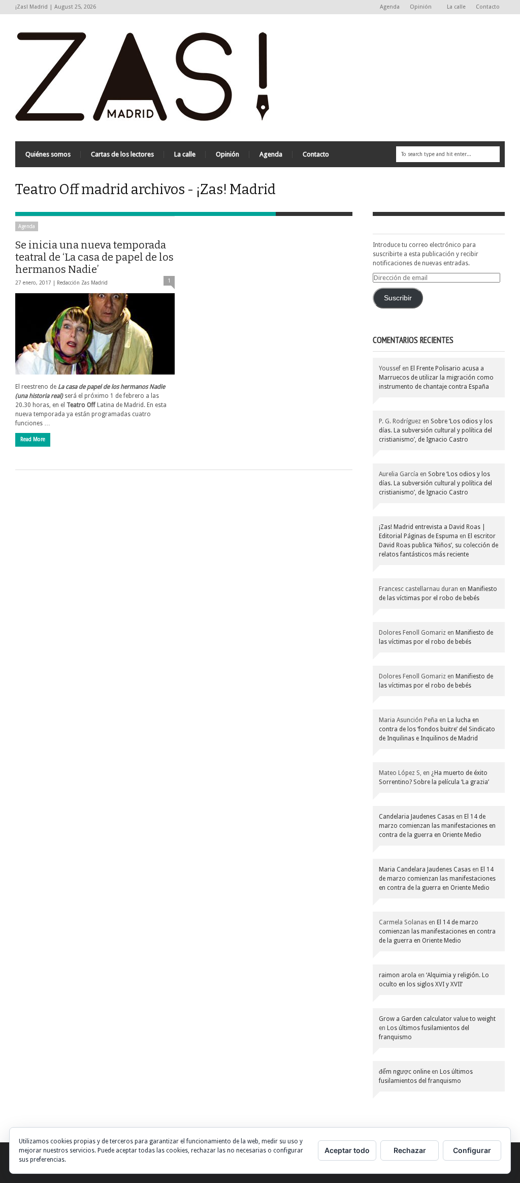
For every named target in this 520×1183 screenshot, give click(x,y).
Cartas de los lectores (122, 154)
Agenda (390, 7)
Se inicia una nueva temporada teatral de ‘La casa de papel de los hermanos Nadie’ (94, 257)
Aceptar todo (347, 1150)
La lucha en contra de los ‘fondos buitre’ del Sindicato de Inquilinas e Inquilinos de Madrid (437, 729)
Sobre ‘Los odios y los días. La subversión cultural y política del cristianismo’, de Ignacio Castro (436, 430)
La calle (456, 7)
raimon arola (397, 975)
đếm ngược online (404, 1071)
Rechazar (410, 1150)
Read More (32, 439)
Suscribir (398, 298)
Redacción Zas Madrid (82, 283)
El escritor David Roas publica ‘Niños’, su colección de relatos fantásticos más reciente (438, 545)
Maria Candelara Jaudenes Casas (425, 869)
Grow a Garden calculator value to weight (437, 1018)
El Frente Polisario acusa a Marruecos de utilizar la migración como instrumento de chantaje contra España (436, 377)
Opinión (418, 7)
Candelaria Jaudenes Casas (416, 816)
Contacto (488, 7)
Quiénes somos (48, 154)
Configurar (472, 1150)
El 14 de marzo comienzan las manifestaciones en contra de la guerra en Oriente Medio (437, 825)
